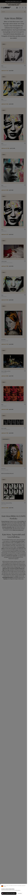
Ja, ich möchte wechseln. (10, 893)
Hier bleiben (20, 893)
